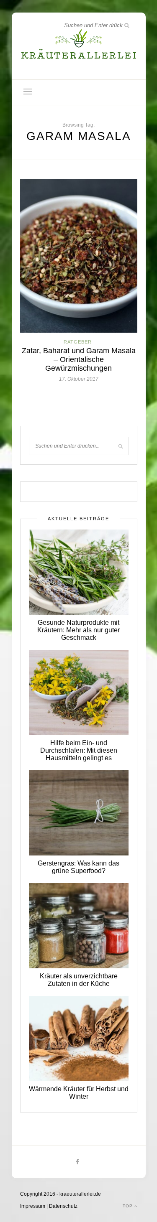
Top (128, 1206)
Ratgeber (78, 341)
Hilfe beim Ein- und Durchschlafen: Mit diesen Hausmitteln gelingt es (78, 750)
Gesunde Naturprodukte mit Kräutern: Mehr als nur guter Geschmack (78, 630)
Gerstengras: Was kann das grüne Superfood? (78, 867)
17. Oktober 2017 (78, 379)
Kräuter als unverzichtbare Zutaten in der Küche (79, 980)
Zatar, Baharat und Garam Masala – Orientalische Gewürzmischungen (79, 359)
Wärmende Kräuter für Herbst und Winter (79, 1092)
